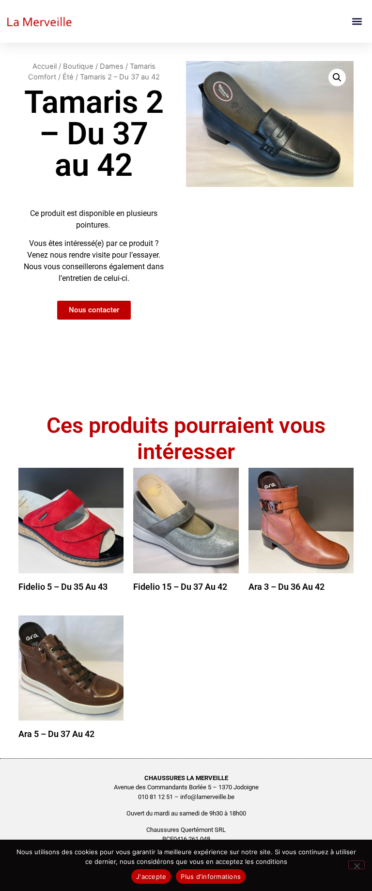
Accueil (44, 66)
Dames (112, 66)
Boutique (78, 66)
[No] (356, 864)
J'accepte (151, 876)
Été (68, 77)
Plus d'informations (211, 876)
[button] (357, 22)
